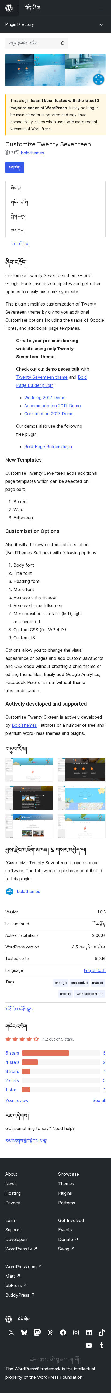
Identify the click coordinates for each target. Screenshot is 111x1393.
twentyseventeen (89, 994)
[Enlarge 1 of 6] (46, 765)
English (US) (95, 970)
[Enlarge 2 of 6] (98, 765)
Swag (66, 1249)
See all (99, 1100)
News (11, 1183)
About (11, 1174)
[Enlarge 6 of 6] (98, 821)
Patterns (66, 1203)
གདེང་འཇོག (19, 202)
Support (13, 1229)
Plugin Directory (19, 24)
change (61, 983)
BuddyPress (20, 1295)
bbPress (16, 1285)
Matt (12, 1276)
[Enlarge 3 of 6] (46, 793)
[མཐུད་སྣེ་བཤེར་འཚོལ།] (62, 43)
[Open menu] (102, 8)
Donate (68, 1239)
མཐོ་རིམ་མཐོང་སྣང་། (19, 1009)
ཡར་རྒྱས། (18, 230)
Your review (17, 1100)
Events (65, 1229)
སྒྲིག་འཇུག (18, 216)
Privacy (12, 1203)
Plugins (65, 1193)
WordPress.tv (21, 1249)
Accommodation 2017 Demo (52, 405)
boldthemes (32, 152)
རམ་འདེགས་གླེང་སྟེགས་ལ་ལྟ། (26, 1140)
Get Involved (71, 1220)
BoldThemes (24, 725)
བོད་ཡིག (24, 1319)
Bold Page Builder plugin (48, 446)
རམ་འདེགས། (20, 244)
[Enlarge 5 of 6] (46, 821)
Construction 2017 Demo (49, 413)
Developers (16, 1239)
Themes (66, 1183)
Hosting (13, 1193)
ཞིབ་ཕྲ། (16, 188)
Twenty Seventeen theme (42, 377)
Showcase (68, 1174)
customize (79, 983)
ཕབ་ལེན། (14, 167)
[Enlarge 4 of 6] (98, 793)
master (97, 983)
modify (65, 994)
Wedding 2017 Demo (44, 397)
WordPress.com (23, 1266)
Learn (10, 1220)
